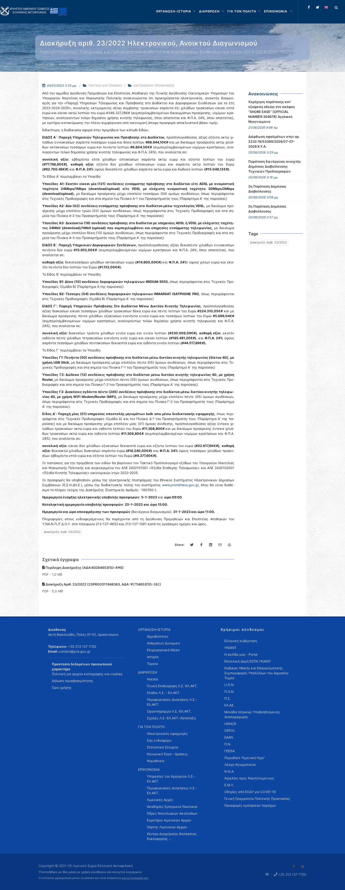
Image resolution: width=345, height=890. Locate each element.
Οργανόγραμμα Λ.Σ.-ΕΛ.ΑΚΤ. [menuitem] (169, 711)
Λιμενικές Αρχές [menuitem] (160, 800)
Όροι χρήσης (62, 688)
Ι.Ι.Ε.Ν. (229, 685)
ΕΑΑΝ (228, 737)
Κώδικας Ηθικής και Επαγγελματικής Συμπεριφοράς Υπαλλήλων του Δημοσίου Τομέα (256, 673)
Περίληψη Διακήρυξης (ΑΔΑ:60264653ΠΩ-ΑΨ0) (84, 568)
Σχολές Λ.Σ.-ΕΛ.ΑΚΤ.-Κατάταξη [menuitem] (171, 718)
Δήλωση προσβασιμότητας (72, 681)
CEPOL (229, 730)
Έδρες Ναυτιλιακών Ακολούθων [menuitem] (172, 813)
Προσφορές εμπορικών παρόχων (250, 805)
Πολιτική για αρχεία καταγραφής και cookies (87, 674)
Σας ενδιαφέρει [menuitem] (159, 740)
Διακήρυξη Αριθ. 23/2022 (62, 532)
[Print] (229, 545)
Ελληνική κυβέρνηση (240, 641)
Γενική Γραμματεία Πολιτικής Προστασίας (257, 799)
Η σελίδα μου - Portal (240, 654)
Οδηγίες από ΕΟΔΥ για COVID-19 (250, 792)
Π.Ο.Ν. (229, 692)
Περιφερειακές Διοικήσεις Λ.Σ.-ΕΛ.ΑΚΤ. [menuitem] (172, 701)
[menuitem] (278, 11)
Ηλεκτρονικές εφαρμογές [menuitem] (167, 734)
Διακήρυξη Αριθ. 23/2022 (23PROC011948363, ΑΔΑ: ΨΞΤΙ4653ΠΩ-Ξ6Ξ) (103, 584)
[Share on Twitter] (192, 545)
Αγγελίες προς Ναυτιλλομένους (249, 778)
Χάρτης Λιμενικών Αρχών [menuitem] (167, 827)
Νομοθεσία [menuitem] (155, 761)
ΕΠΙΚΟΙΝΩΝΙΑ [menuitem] (149, 769)
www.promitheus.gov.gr (180, 485)
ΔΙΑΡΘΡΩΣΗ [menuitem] (147, 672)
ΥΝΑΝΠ (230, 648)
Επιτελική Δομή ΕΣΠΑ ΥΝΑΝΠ (247, 661)
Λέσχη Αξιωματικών (240, 765)
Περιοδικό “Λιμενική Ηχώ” (244, 758)
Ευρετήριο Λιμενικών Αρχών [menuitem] (169, 820)
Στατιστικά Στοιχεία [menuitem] (162, 747)
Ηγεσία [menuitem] (152, 679)
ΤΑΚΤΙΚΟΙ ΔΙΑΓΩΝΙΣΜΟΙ (105, 85)
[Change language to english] (326, 7)
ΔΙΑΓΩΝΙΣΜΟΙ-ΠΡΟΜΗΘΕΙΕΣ (154, 85)
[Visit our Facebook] (294, 866)
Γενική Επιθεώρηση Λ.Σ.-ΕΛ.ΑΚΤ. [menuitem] (172, 686)
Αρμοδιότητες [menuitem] (158, 636)
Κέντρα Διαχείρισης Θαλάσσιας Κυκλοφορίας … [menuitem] (172, 836)
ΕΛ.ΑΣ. (229, 705)
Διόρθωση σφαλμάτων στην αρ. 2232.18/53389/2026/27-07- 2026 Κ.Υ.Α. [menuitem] (274, 141)
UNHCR (230, 724)
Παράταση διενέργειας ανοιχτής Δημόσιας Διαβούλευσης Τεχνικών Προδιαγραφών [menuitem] (274, 166)
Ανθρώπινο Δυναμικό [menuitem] (163, 643)
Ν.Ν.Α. (229, 771)
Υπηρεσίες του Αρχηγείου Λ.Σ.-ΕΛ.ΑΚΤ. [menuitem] (171, 778)
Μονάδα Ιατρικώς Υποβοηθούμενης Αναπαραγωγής (252, 714)
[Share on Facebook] (201, 545)
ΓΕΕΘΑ (229, 751)
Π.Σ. (227, 698)
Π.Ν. (227, 744)
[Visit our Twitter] (302, 866)
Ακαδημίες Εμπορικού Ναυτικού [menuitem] (172, 807)
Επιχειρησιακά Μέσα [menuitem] (163, 650)
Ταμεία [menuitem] (152, 664)
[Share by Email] (220, 545)
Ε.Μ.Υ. (229, 785)
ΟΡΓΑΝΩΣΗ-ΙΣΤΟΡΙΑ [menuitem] (154, 630)
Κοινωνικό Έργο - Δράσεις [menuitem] (167, 754)
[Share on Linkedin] (210, 545)
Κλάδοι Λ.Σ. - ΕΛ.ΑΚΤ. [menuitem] (163, 693)
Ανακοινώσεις (68, 64)
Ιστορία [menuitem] (152, 657)
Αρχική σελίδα (44, 64)
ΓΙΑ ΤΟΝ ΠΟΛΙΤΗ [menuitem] (151, 727)
